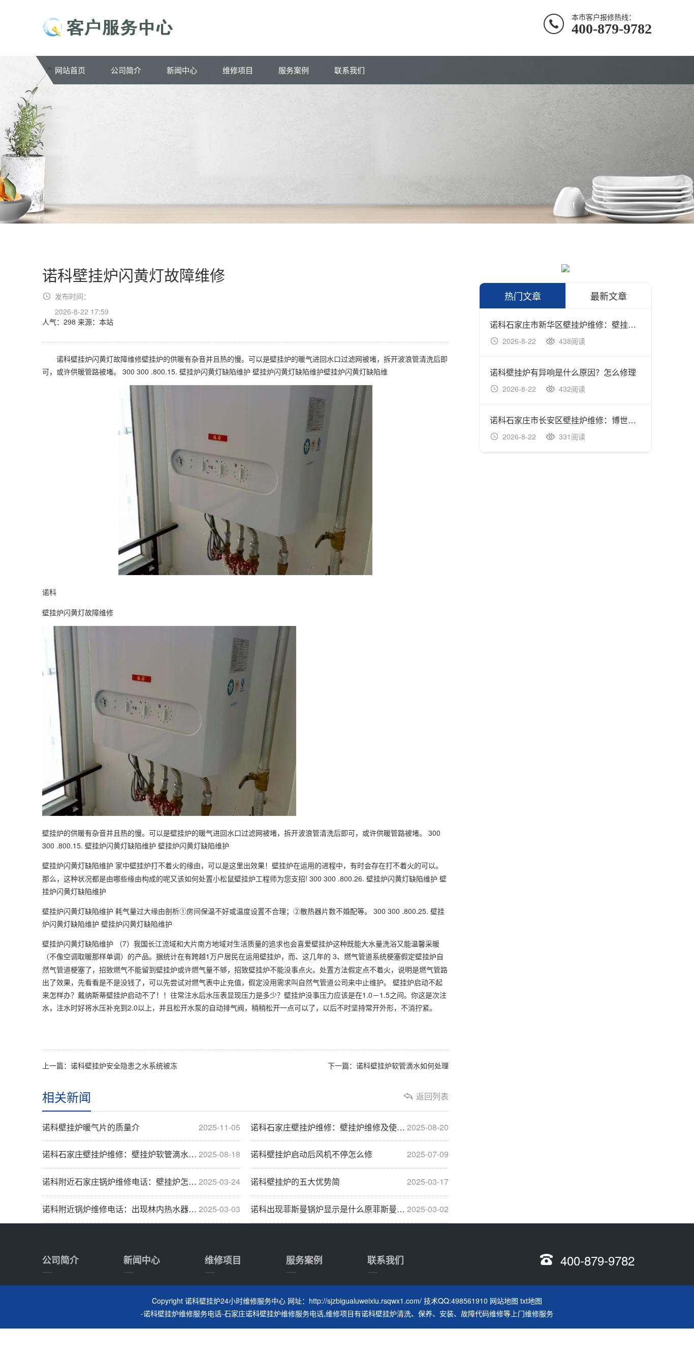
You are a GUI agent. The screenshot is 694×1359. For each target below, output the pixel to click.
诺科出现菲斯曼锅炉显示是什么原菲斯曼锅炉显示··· (349, 1209)
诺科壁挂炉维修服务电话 (182, 1313)
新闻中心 (182, 70)
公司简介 (126, 70)
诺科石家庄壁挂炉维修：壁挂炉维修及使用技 (349, 1127)
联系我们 (349, 70)
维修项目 (238, 70)
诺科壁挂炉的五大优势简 (349, 1181)
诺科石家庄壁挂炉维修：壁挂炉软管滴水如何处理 (141, 1154)
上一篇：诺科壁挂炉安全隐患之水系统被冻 (109, 1065)
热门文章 (522, 295)
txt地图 (531, 1300)
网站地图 (504, 1300)
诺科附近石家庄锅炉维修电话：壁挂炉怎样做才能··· (141, 1181)
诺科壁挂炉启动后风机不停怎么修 (349, 1154)
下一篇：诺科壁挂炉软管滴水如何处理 (388, 1065)
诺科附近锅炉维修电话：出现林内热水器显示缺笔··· (141, 1209)
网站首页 (70, 70)
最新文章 (608, 295)
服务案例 (293, 70)
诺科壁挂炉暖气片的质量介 (141, 1127)
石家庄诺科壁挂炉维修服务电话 (274, 1313)
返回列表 (432, 1096)
